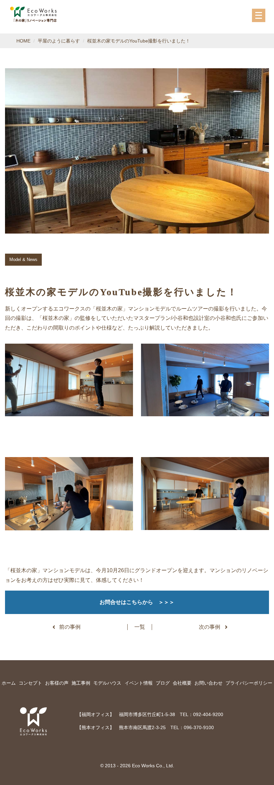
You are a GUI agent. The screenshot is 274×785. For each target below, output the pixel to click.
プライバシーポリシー (249, 683)
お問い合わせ (208, 683)
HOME (23, 40)
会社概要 (182, 683)
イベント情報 (139, 683)
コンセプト (30, 683)
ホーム (9, 683)
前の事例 (70, 627)
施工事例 (81, 683)
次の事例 (209, 627)
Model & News (23, 259)
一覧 (139, 627)
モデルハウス (107, 683)
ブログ (163, 683)
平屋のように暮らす (59, 40)
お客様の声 (56, 683)
